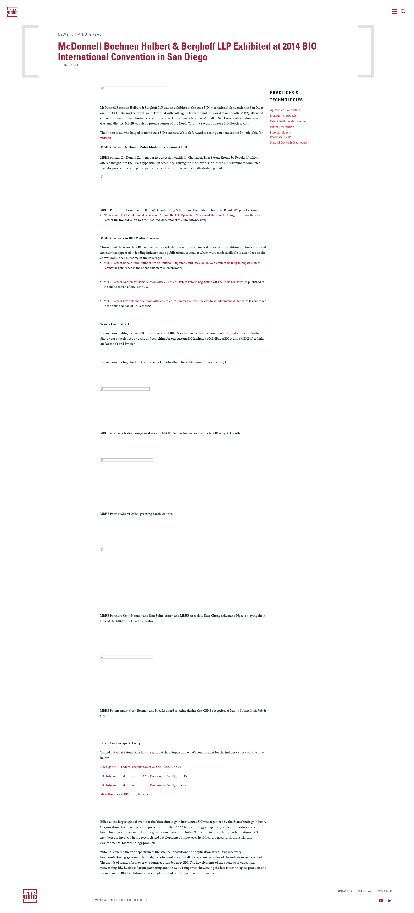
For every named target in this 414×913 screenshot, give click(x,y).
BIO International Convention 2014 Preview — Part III (137, 775)
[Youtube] (381, 901)
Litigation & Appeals (283, 115)
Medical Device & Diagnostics (289, 142)
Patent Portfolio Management (289, 121)
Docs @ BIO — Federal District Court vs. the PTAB (134, 766)
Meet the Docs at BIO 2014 (118, 793)
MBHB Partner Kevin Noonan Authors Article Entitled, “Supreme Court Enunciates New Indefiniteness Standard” (176, 300)
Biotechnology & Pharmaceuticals (281, 134)
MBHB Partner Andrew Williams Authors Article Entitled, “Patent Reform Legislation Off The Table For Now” (173, 281)
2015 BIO (106, 137)
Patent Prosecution (282, 126)
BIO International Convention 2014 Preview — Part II (137, 784)
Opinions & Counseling (285, 110)
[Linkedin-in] (390, 901)
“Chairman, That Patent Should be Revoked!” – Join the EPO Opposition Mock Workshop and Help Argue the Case (177, 215)
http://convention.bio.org (196, 872)
